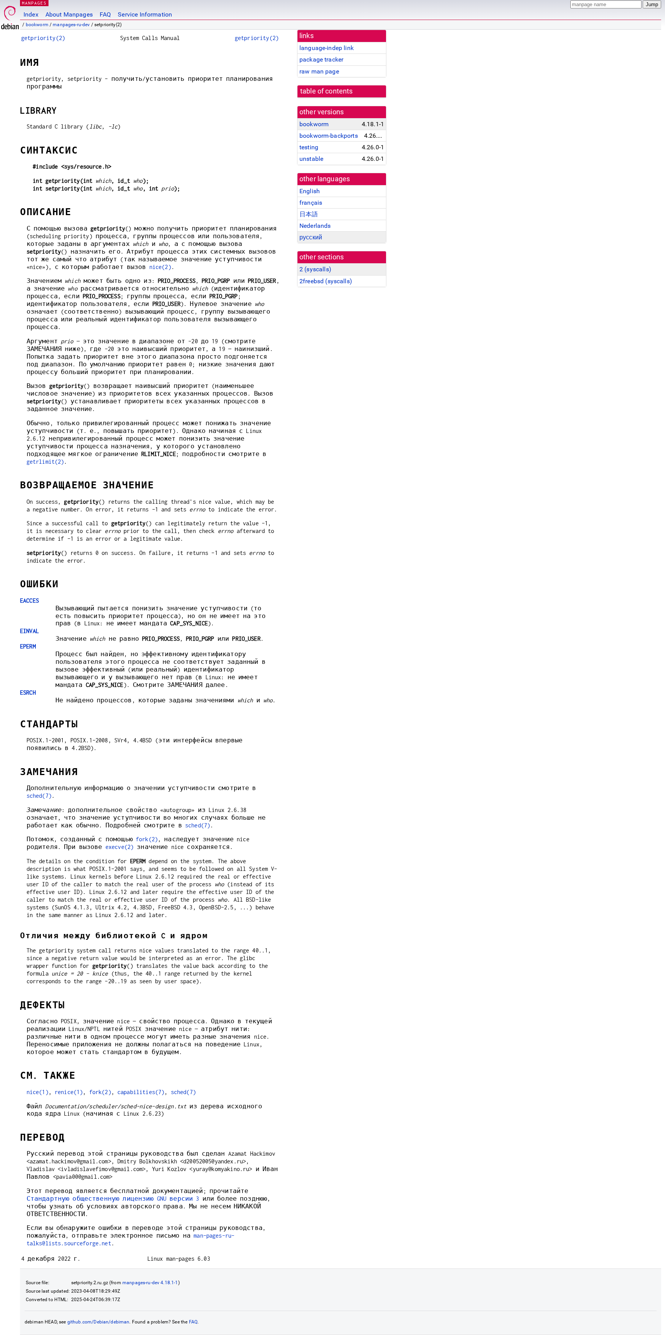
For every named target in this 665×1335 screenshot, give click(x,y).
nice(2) (160, 267)
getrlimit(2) (45, 461)
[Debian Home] (10, 15)
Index (30, 14)
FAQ (105, 14)
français (310, 202)
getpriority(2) (43, 38)
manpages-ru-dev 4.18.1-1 (150, 1282)
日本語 (308, 214)
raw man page (319, 71)
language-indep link (326, 48)
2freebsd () (325, 281)
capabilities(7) (140, 1092)
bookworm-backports (328, 135)
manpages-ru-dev (71, 24)
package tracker (321, 59)
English (309, 191)
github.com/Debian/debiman (98, 1322)
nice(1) (37, 1092)
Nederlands (315, 225)
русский (310, 237)
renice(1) (69, 1092)
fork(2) (147, 839)
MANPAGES (34, 2)
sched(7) (39, 795)
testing (308, 147)
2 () (315, 269)
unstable (311, 158)
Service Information (145, 14)
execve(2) (119, 847)
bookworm (37, 24)
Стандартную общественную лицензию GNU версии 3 (113, 1198)
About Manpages (69, 14)
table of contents (326, 91)
